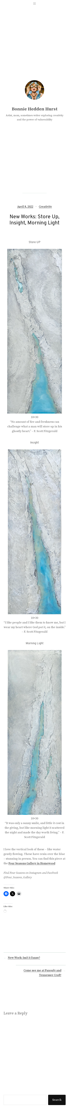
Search (56, 1100)
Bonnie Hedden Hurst (34, 109)
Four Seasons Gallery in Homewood (32, 863)
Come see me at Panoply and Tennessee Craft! (42, 973)
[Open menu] (34, 3)
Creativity (45, 206)
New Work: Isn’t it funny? (24, 958)
